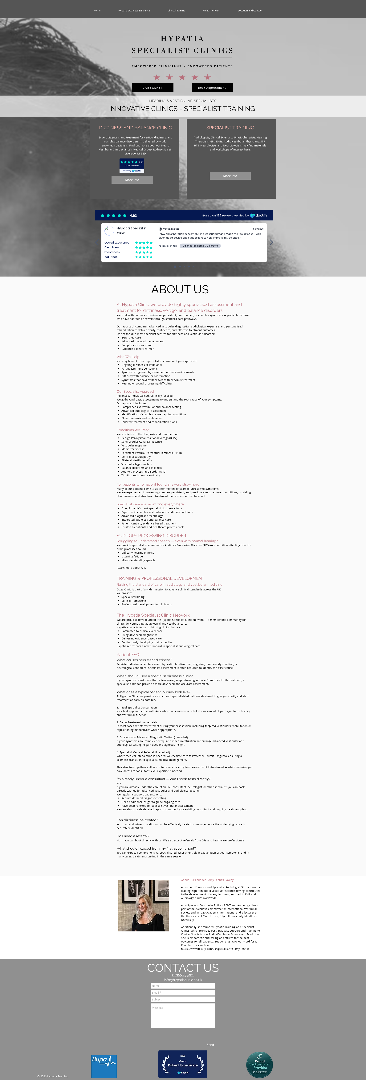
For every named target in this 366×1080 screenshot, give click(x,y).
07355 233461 (183, 975)
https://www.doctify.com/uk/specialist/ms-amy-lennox (215, 949)
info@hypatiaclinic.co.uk (183, 980)
